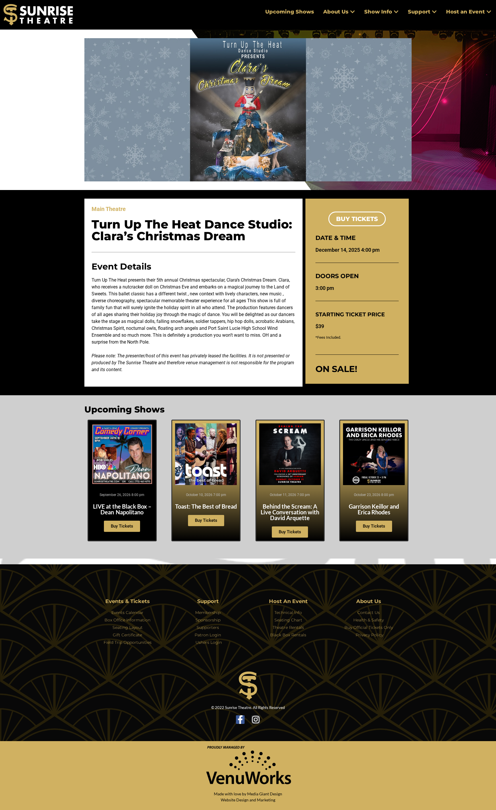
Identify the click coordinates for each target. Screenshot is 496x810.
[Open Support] (434, 12)
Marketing (266, 799)
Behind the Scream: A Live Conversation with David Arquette (290, 512)
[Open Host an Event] (488, 12)
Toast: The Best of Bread (206, 506)
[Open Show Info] (396, 12)
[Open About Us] (352, 12)
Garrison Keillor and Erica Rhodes (374, 509)
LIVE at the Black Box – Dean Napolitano (122, 509)
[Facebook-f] (240, 719)
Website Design (235, 799)
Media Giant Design (264, 793)
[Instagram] (255, 719)
